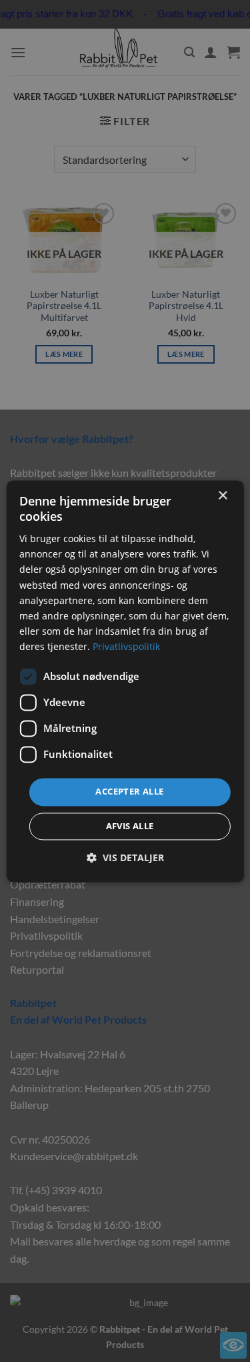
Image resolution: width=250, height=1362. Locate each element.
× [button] (222, 496)
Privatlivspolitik (126, 646)
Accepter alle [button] (129, 791)
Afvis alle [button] (130, 826)
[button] (125, 857)
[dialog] (124, 681)
